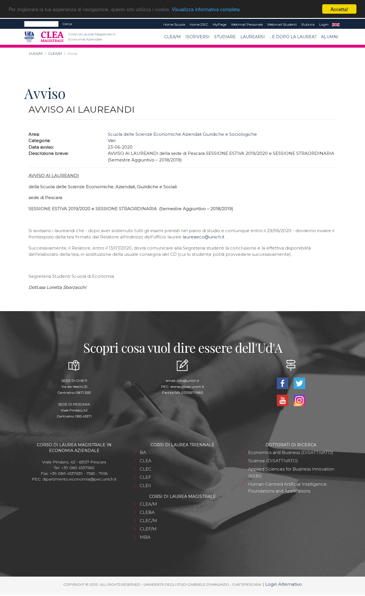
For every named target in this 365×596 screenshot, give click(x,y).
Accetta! (339, 9)
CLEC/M (148, 520)
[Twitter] (299, 383)
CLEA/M (172, 36)
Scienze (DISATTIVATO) (273, 460)
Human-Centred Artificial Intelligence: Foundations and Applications (287, 487)
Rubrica (308, 24)
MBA (145, 537)
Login (323, 24)
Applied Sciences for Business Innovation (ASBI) (291, 472)
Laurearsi (252, 36)
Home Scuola (174, 24)
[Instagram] (299, 400)
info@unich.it (188, 380)
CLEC (145, 469)
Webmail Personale (247, 24)
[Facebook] (283, 383)
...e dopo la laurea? (293, 36)
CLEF (145, 477)
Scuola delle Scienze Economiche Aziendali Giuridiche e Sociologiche (182, 134)
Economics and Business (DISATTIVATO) (290, 452)
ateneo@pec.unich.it (187, 386)
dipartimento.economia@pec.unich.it (79, 479)
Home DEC (199, 24)
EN (336, 24)
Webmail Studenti (282, 24)
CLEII (145, 485)
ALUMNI (329, 36)
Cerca (67, 24)
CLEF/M (148, 529)
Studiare (225, 36)
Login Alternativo (283, 584)
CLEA (145, 460)
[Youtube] (283, 400)
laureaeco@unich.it (203, 237)
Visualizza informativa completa (206, 9)
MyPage (219, 24)
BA (143, 452)
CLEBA (147, 512)
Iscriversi (197, 36)
